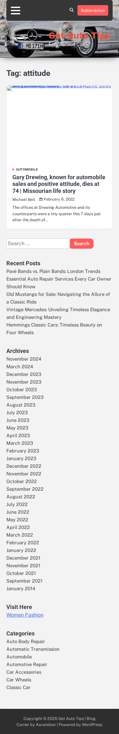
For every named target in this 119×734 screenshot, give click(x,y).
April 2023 (18, 435)
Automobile (27, 169)
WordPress (92, 724)
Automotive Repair (26, 664)
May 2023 (17, 427)
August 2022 (20, 496)
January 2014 (20, 588)
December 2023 (23, 374)
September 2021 (24, 581)
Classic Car (18, 687)
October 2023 (21, 389)
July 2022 (17, 504)
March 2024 (19, 366)
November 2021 (23, 565)
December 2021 (23, 558)
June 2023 (17, 420)
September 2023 (24, 397)
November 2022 (23, 473)
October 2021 (21, 573)
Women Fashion (24, 615)
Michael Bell (23, 199)
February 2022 (22, 542)
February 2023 (22, 450)
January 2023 (21, 458)
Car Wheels (18, 679)
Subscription (93, 10)
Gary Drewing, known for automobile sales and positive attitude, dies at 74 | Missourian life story (58, 184)
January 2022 (21, 550)
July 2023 (17, 412)
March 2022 (19, 535)
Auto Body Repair (25, 641)
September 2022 (24, 489)
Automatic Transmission (33, 649)
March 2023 (19, 443)
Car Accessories (23, 672)
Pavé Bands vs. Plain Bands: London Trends (53, 271)
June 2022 (17, 512)
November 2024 (23, 359)
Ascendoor (46, 724)
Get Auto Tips (80, 35)
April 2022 (18, 527)
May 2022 (17, 519)
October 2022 (21, 481)
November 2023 (23, 382)
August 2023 (20, 404)
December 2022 (23, 466)
